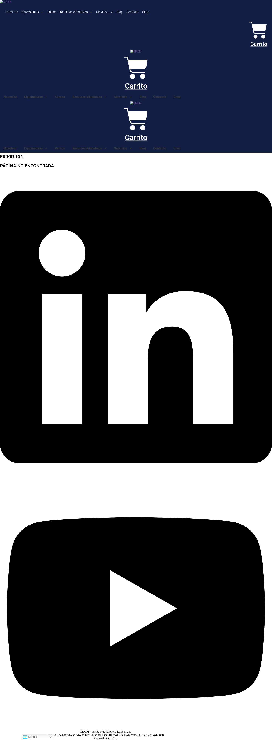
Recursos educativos (74, 12)
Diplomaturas (30, 12)
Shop (145, 12)
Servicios (102, 12)
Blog (120, 12)
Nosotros (12, 12)
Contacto (132, 12)
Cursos (51, 12)
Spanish (32, 737)
